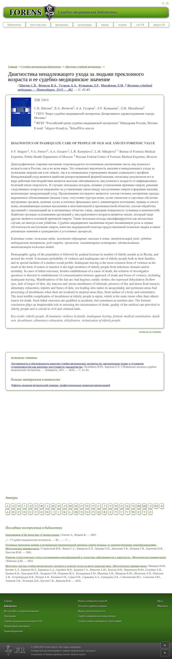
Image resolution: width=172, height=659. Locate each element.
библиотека (14, 24)
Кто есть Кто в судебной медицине (21, 611)
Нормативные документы (17, 626)
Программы (10, 616)
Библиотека (10, 606)
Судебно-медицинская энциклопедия (97, 616)
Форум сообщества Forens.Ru (93, 601)
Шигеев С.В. (28, 85)
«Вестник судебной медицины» (83, 66)
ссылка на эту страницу (150, 331)
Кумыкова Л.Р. (89, 85)
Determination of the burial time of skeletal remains (32, 534)
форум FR (159, 24)
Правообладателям (13, 631)
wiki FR (140, 24)
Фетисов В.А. (47, 85)
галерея (122, 24)
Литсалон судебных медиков (92, 606)
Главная (12, 66)
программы (61, 24)
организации (85, 24)
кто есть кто (38, 24)
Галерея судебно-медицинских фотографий (100, 621)
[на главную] (30, 12)
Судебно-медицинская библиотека (41, 66)
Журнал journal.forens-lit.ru (91, 611)
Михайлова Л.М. (112, 85)
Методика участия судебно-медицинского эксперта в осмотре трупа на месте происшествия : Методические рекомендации (76, 566)
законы (105, 24)
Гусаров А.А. (68, 85)
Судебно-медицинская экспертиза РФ (23, 621)
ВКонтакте (162, 606)
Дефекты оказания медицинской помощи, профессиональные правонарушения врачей (60, 385)
